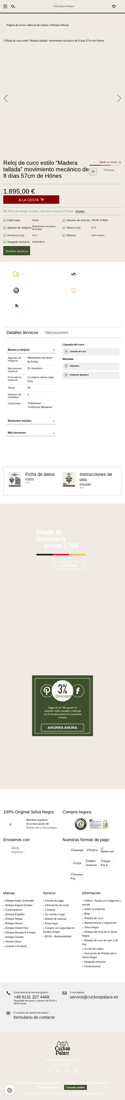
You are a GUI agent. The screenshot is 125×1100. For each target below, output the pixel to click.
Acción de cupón (94, 948)
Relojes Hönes (14, 923)
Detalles (80, 211)
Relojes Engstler (15, 914)
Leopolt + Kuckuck (16, 946)
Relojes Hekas (13, 919)
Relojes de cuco (93, 918)
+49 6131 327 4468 (31, 997)
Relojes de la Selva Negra (41, 827)
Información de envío (57, 905)
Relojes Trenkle (14, 937)
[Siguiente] (119, 98)
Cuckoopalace (13, 909)
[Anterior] (5, 98)
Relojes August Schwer (18, 905)
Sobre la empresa (94, 909)
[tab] (22, 332)
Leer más (69, 565)
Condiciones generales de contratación (37, 1082)
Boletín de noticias (55, 919)
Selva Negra (91, 927)
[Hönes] (109, 170)
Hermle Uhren (13, 941)
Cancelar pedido (75, 1087)
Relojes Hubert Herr (16, 928)
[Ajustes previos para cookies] (10, 1090)
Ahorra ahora (62, 728)
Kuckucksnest (92, 966)
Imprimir (29, 478)
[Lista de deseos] (114, 6)
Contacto (50, 909)
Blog (87, 913)
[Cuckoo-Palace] (64, 6)
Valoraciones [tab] (56, 332)
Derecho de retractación (93, 1082)
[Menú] (6, 6)
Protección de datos (49, 1087)
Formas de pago (54, 900)
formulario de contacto (34, 1017)
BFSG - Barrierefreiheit (58, 936)
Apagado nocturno (94, 961)
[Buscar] (13, 6)
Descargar (85, 484)
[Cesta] (120, 6)
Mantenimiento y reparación (100, 922)
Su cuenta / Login (55, 914)
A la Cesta (29, 200)
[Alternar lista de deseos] (93, 171)
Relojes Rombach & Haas (20, 932)
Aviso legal (51, 923)
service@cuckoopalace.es (94, 997)
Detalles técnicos (16, 251)
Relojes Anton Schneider (19, 900)
